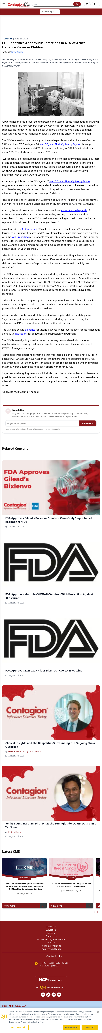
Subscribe (86, 423)
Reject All (90, 1027)
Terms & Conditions (51, 945)
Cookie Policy (38, 1022)
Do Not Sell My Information (51, 939)
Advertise (51, 929)
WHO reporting (20, 237)
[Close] (98, 1012)
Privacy (51, 942)
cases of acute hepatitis (74, 210)
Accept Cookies (71, 1027)
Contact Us (51, 936)
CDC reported (29, 229)
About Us (51, 926)
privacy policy (56, 429)
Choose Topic (48, 11)
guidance (30, 329)
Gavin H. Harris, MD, (17, 751)
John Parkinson (34, 751)
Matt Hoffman (14, 832)
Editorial (51, 933)
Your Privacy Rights (51, 948)
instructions (21, 333)
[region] (51, 1020)
